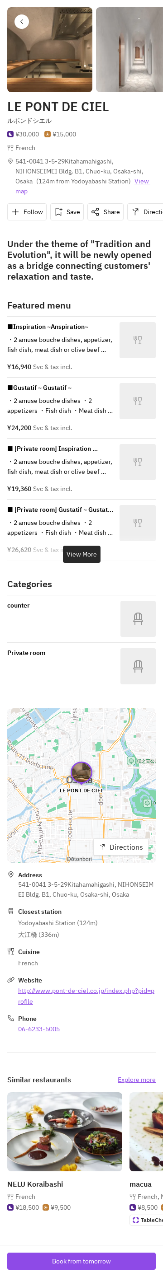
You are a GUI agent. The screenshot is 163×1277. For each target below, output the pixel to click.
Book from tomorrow (81, 1261)
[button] (21, 21)
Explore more (137, 1080)
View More (82, 554)
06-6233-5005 (39, 1029)
